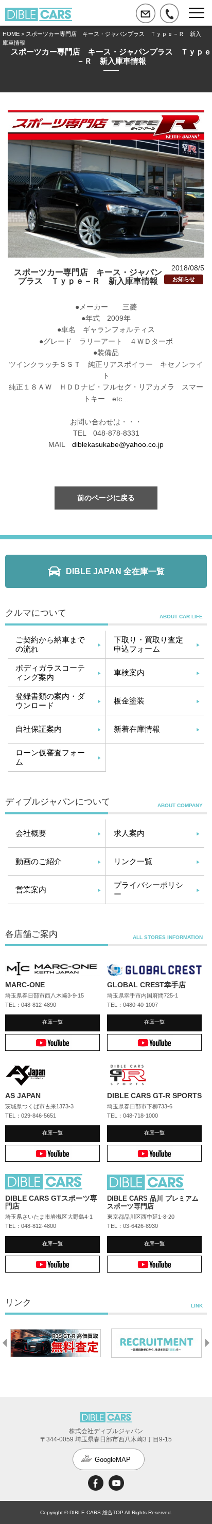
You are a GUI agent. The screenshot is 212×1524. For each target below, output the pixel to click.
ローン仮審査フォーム (50, 757)
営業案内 (30, 889)
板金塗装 (129, 700)
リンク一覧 (133, 861)
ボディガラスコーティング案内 (50, 672)
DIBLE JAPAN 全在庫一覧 (115, 571)
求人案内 (129, 833)
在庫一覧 (52, 1022)
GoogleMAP (113, 1459)
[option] (55, 1342)
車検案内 (129, 672)
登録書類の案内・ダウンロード (50, 701)
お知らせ (183, 279)
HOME (11, 34)
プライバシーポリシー (148, 889)
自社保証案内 (38, 729)
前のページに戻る (106, 498)
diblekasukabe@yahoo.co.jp (118, 444)
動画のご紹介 (38, 861)
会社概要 (30, 833)
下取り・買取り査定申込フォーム (148, 644)
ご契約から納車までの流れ (50, 644)
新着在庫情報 (137, 729)
